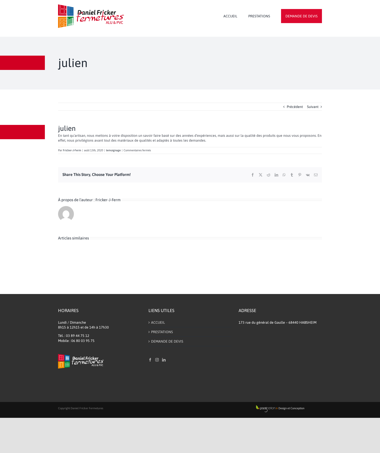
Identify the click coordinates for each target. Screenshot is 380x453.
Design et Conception (291, 408)
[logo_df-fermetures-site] (91, 6)
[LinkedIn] (164, 360)
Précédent (295, 107)
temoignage (113, 150)
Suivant (312, 107)
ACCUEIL (158, 322)
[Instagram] (157, 360)
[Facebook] (150, 360)
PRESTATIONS (162, 332)
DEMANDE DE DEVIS (167, 341)
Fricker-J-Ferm (72, 150)
